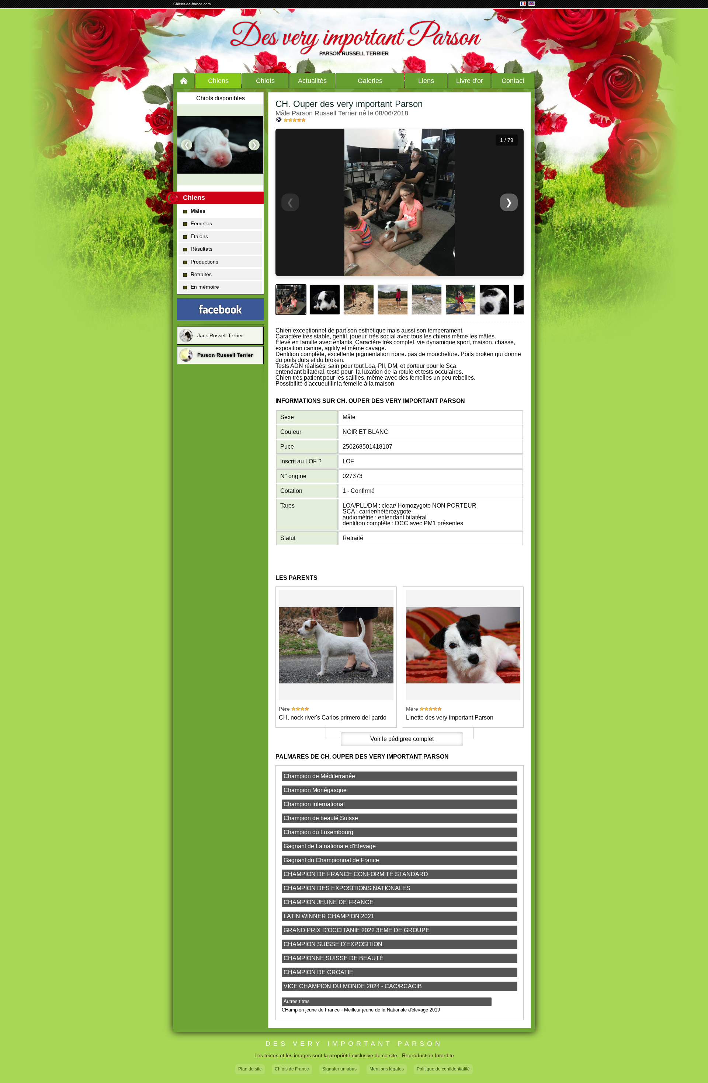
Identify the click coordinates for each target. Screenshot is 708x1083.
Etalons (199, 236)
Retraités (201, 274)
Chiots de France (292, 1069)
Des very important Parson (354, 38)
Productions (204, 262)
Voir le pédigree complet (402, 739)
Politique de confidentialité (443, 1069)
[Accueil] (184, 80)
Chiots (265, 80)
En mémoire (205, 287)
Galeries (370, 80)
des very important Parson (354, 1044)
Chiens (218, 80)
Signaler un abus (339, 1069)
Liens (426, 80)
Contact (513, 80)
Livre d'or (469, 80)
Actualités (312, 80)
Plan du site (250, 1069)
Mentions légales (386, 1069)
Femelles (201, 223)
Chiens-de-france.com (192, 4)
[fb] (220, 309)
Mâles (198, 211)
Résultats (201, 249)
